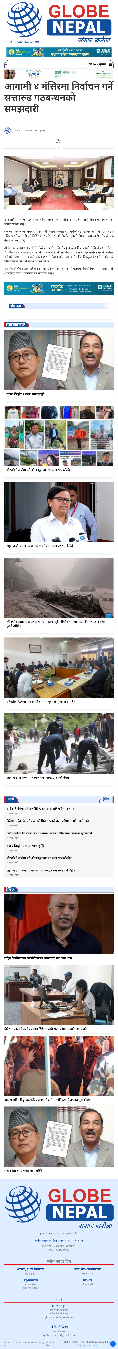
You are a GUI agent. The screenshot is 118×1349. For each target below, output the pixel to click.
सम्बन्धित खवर (15, 325)
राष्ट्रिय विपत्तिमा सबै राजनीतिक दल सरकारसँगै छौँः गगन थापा (40, 809)
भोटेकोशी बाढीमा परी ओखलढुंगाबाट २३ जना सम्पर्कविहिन (39, 470)
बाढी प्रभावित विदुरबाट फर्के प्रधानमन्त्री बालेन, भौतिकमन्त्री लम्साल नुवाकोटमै (49, 834)
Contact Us (50, 1343)
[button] (111, 64)
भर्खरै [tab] (11, 799)
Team (17, 1342)
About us (7, 1343)
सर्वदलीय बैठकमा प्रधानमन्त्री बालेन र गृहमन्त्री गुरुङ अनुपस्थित (40, 702)
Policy (41, 1342)
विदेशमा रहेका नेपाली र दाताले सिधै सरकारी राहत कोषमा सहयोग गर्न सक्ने (47, 821)
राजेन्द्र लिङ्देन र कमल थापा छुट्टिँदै (25, 394)
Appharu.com (90, 1345)
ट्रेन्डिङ (10, 890)
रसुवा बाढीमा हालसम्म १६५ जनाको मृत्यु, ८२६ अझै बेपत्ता (38, 778)
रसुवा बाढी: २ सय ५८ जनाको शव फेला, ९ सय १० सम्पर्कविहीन (40, 546)
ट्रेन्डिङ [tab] (106, 799)
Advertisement (29, 1342)
